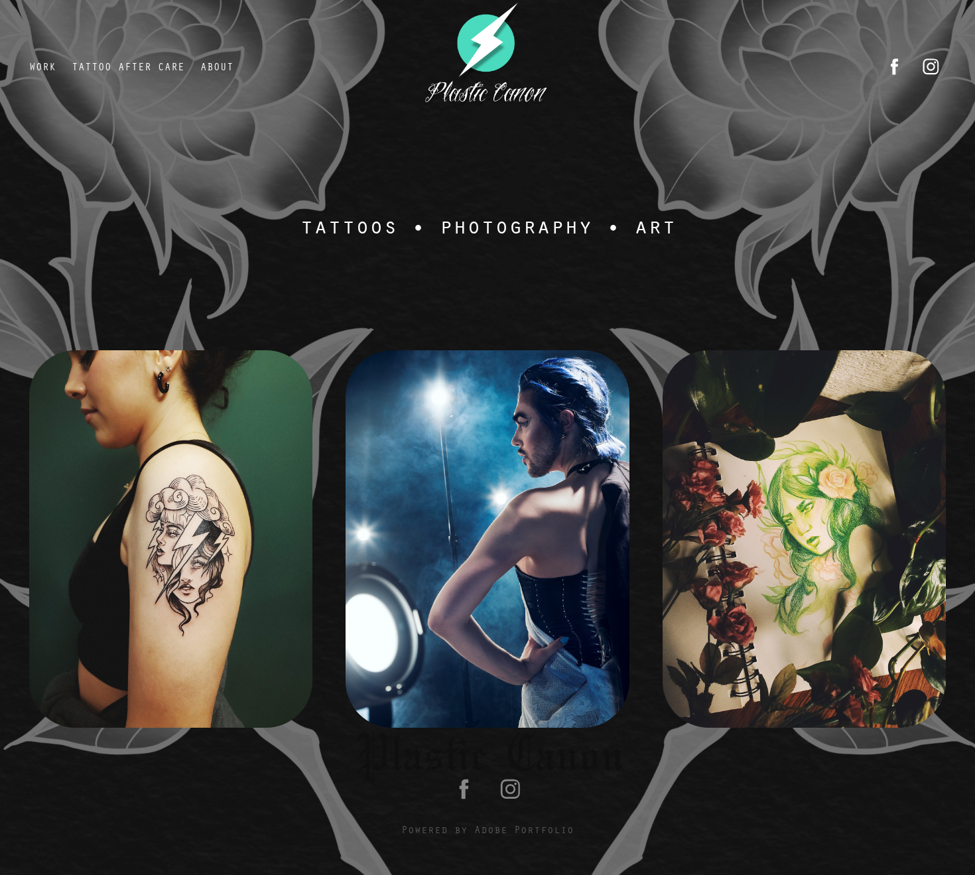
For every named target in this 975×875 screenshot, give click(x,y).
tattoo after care (128, 66)
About (216, 66)
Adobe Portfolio (524, 829)
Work (42, 66)
